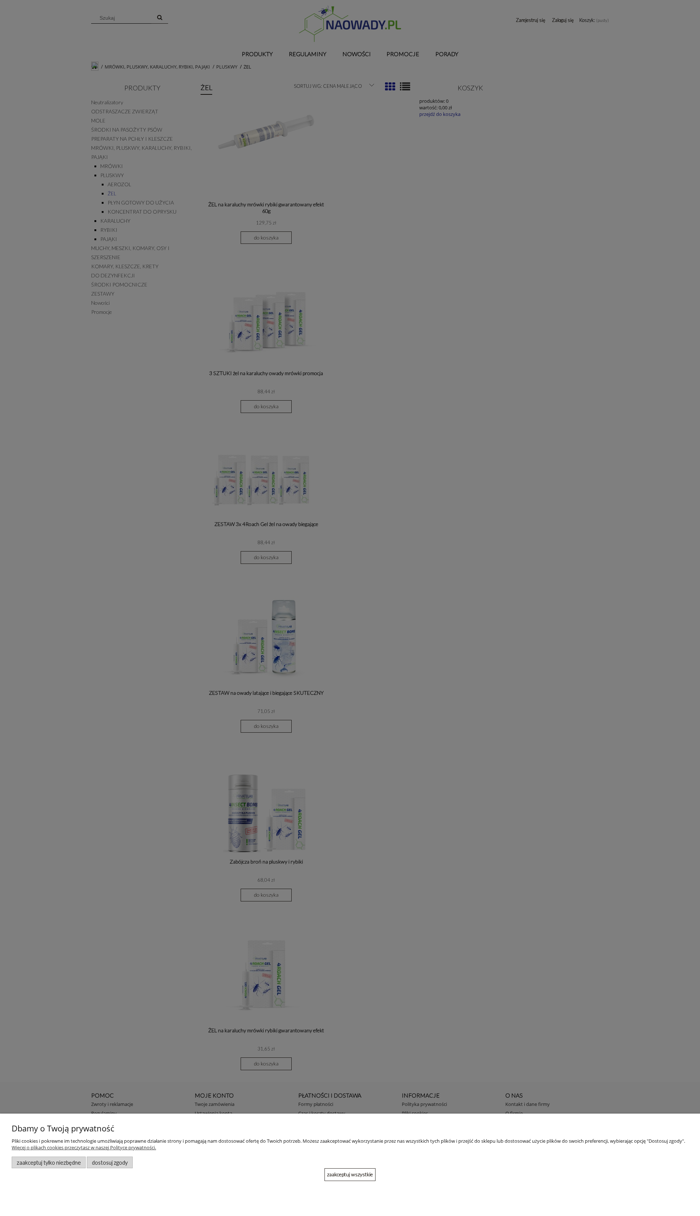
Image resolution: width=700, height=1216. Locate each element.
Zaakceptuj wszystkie (350, 1174)
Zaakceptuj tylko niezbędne (49, 1162)
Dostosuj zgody (110, 1162)
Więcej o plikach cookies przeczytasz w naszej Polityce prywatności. (84, 1147)
